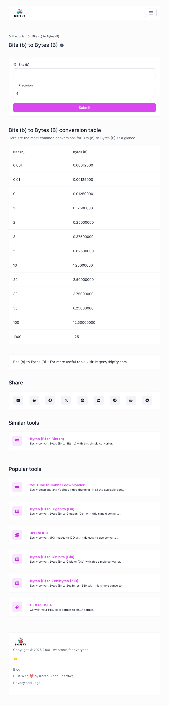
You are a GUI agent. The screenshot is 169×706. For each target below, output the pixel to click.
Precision (25, 85)
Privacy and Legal (27, 683)
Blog (16, 669)
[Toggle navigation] (151, 13)
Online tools (16, 36)
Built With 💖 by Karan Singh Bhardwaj (43, 676)
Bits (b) (23, 64)
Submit (84, 107)
